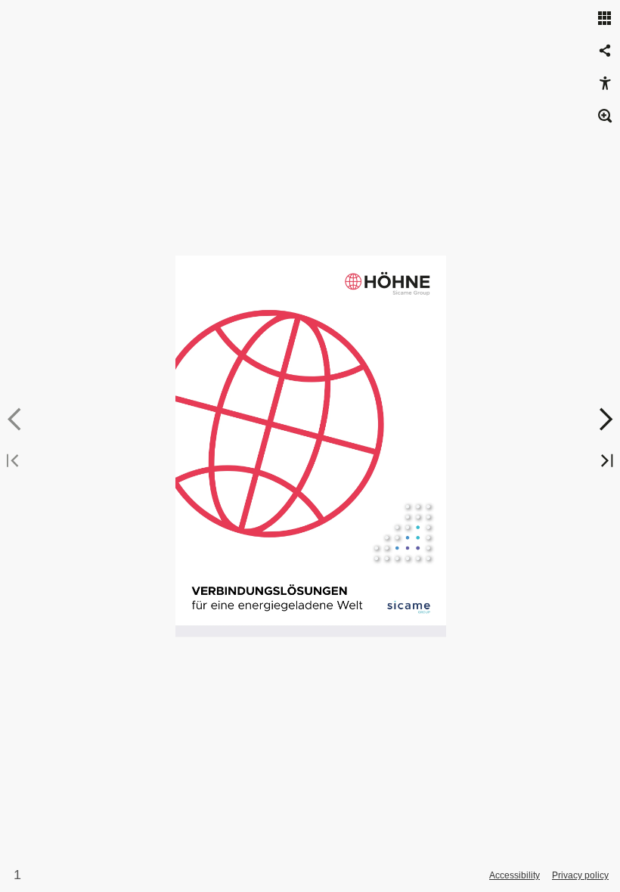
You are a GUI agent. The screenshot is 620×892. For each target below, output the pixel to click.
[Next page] (605, 419)
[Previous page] (15, 419)
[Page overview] (605, 19)
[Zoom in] (605, 116)
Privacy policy (580, 875)
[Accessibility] (605, 84)
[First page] (15, 461)
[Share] (605, 51)
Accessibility (514, 875)
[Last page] (605, 461)
